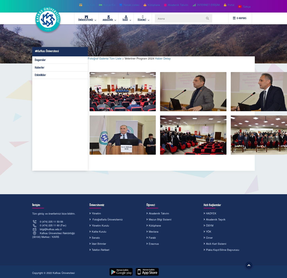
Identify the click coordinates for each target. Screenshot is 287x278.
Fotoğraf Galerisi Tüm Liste (104, 58)
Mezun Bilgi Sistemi (160, 219)
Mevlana (153, 231)
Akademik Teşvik (216, 219)
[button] (244, 7)
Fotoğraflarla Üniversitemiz (107, 219)
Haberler (39, 67)
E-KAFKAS (241, 18)
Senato (96, 237)
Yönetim (96, 213)
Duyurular (40, 60)
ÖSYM (209, 225)
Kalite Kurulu (99, 231)
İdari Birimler (99, 244)
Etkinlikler (40, 75)
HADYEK (211, 213)
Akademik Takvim (159, 213)
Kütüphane (155, 225)
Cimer (209, 237)
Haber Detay (163, 58)
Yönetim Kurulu (100, 225)
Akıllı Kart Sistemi (216, 244)
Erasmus (154, 244)
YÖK (208, 231)
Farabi (152, 237)
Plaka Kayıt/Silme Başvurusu (222, 250)
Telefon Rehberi (100, 250)
